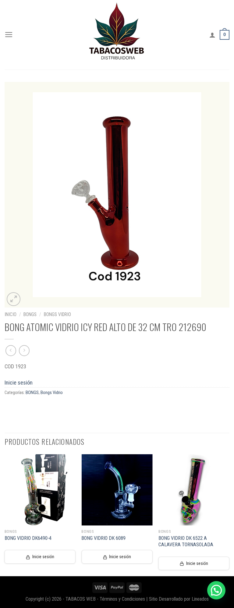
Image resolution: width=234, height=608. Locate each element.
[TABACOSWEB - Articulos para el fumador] (117, 35)
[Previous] (4, 515)
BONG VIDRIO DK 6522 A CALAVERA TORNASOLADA (185, 541)
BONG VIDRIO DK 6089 (103, 538)
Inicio (10, 314)
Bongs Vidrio (57, 314)
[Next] (229, 515)
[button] (216, 590)
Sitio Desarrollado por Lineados (179, 599)
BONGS (30, 314)
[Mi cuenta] (212, 35)
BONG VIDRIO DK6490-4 (28, 538)
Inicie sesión (19, 382)
